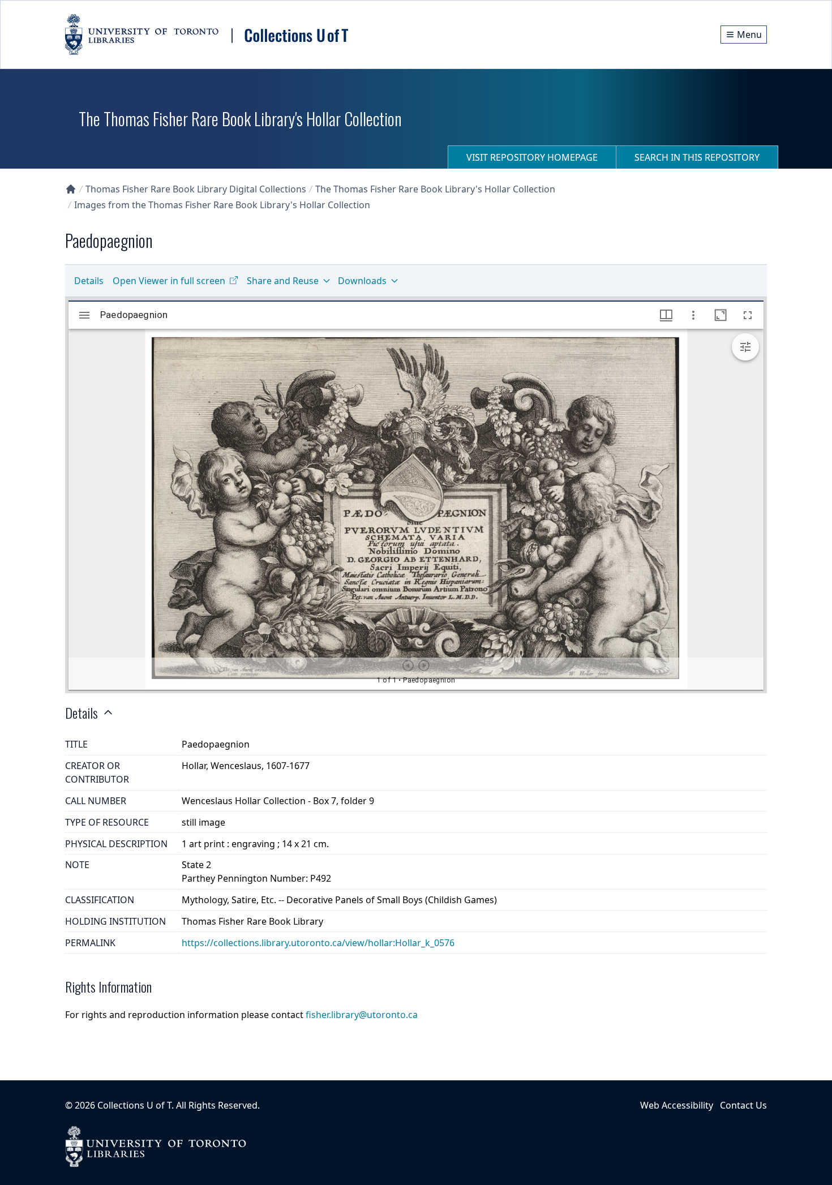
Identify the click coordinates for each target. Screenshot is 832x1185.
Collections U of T (134, 1105)
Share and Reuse (283, 280)
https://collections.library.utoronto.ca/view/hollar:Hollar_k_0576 (318, 943)
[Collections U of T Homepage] (70, 189)
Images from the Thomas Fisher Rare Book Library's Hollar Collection (222, 205)
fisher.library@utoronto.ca (362, 1014)
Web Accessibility (676, 1105)
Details (89, 280)
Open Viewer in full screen (169, 280)
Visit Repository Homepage (532, 157)
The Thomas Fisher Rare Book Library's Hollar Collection (435, 189)
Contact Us (743, 1105)
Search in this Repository (697, 157)
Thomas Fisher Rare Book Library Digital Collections (195, 189)
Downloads (362, 280)
